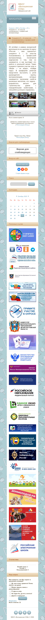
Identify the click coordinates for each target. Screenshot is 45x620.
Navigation (15, 19)
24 (14, 215)
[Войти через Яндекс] (22, 169)
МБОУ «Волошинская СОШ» (25, 6)
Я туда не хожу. (17, 591)
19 (22, 212)
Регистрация (20, 125)
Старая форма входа (22, 173)
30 (11, 218)
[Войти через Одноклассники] (26, 169)
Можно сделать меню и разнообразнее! (18, 588)
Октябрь (22, 28)
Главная (11, 28)
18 (18, 212)
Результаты (13, 601)
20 (26, 212)
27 (26, 215)
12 (22, 209)
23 (11, 215)
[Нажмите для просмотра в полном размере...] (14, 99)
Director (18, 112)
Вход (27, 125)
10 (14, 209)
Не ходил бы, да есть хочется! (22, 593)
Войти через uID (22, 164)
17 (14, 212)
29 (34, 215)
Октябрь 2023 (22, 196)
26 (27, 28)
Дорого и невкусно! (18, 596)
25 (18, 215)
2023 (17, 28)
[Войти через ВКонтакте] (19, 169)
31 (14, 218)
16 (11, 212)
